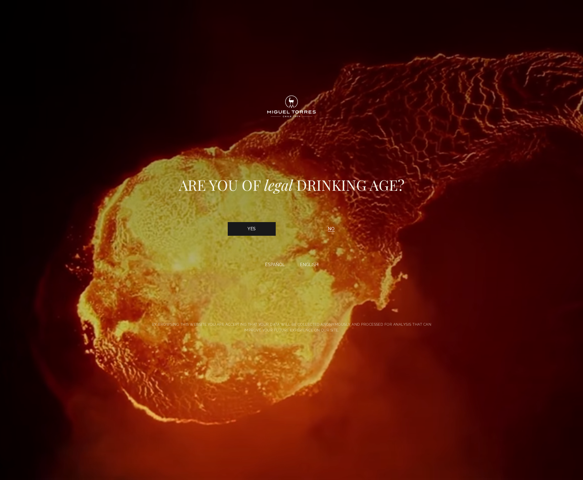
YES (251, 228)
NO (331, 228)
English (309, 264)
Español (275, 264)
